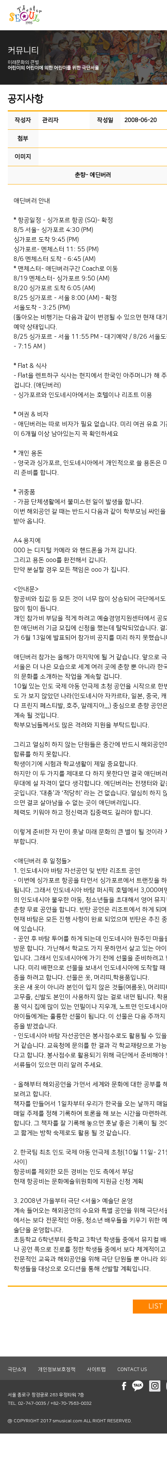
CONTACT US (132, 1369)
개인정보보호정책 (56, 1369)
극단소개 (17, 1369)
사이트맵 (96, 1369)
